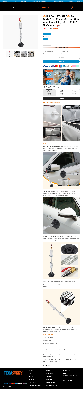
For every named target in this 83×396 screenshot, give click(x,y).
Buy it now (61, 61)
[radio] (49, 92)
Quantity (44, 41)
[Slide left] (4, 53)
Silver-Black (47, 33)
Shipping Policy (49, 379)
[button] (13, 8)
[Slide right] (36, 53)
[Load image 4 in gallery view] (31, 54)
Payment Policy (49, 376)
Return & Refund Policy (51, 385)
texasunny (13, 386)
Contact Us (31, 379)
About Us (31, 376)
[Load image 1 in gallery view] (9, 54)
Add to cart (61, 98)
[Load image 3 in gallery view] (24, 54)
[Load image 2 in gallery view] (17, 54)
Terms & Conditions (50, 382)
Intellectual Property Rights (35, 385)
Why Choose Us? (33, 382)
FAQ (30, 373)
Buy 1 (45, 39)
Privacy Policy (49, 373)
